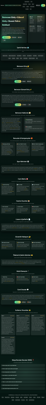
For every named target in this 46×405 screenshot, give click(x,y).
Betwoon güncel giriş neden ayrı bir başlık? (10, 368)
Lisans (10, 58)
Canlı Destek (32, 6)
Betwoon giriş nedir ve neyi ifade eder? (9, 365)
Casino (24, 6)
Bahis (33, 4)
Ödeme (28, 6)
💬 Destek (38, 5)
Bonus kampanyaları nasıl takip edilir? (9, 371)
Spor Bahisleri (29, 55)
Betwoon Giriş (5, 55)
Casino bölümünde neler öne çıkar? (9, 378)
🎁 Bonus (29, 302)
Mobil (21, 58)
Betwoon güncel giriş (21, 27)
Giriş (31, 1)
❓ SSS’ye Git (17, 302)
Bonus (30, 4)
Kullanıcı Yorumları (32, 58)
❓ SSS (4, 40)
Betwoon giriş (14, 27)
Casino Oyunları (40, 55)
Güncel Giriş (25, 4)
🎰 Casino (20, 37)
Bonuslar (24, 55)
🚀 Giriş (43, 5)
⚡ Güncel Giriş (18, 81)
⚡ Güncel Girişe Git (6, 37)
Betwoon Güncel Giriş (12, 55)
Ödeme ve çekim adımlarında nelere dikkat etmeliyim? (12, 381)
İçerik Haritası (27, 1)
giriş (5, 281)
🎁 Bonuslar (14, 37)
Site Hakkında (19, 55)
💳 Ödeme (24, 104)
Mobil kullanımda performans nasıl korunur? (10, 385)
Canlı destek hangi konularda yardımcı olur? (10, 388)
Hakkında (12, 397)
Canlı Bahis (35, 55)
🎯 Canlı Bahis (18, 104)
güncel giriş (8, 281)
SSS (36, 58)
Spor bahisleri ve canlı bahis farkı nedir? (10, 375)
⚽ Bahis (23, 81)
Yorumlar (23, 399)
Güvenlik (13, 58)
